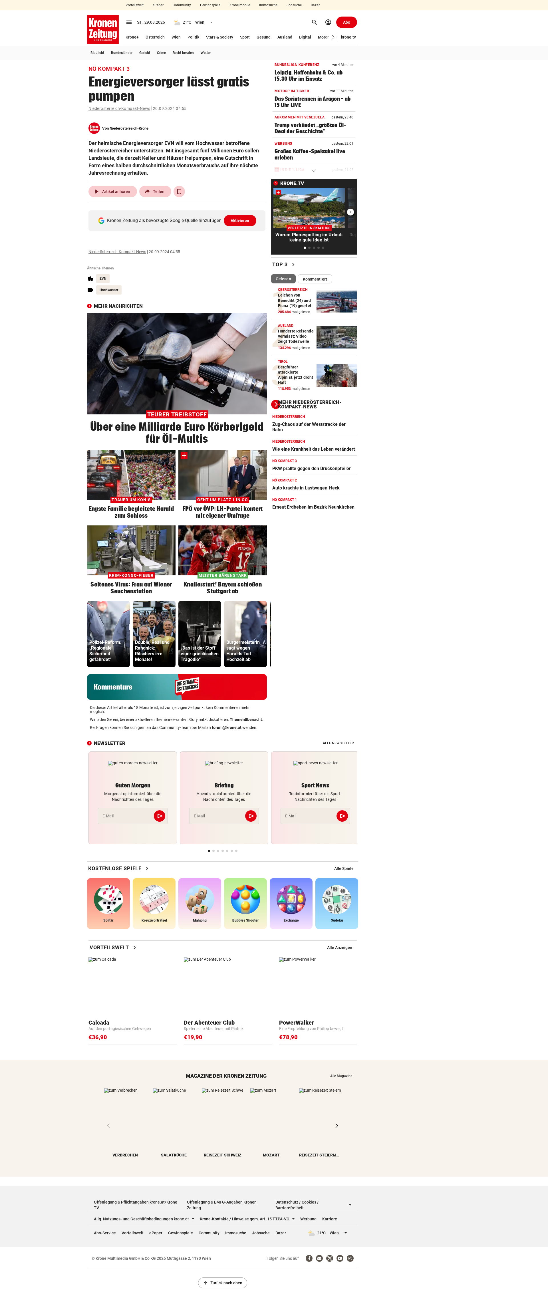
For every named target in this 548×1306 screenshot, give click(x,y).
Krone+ (132, 37)
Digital (305, 37)
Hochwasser (109, 290)
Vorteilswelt (135, 5)
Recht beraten (183, 53)
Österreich (155, 37)
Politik (193, 37)
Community (182, 5)
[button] (333, 37)
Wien (176, 37)
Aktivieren (240, 220)
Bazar (315, 5)
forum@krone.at (226, 727)
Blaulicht (97, 53)
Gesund (264, 37)
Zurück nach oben (222, 1283)
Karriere (329, 1219)
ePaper (158, 5)
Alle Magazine (341, 1076)
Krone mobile (239, 5)
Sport (245, 37)
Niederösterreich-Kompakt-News (119, 108)
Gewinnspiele (210, 5)
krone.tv (348, 37)
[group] (108, 634)
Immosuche (268, 5)
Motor (323, 37)
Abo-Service (105, 1233)
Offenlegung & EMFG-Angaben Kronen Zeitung (222, 1205)
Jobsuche (294, 5)
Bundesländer (121, 53)
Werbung (308, 1219)
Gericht (144, 53)
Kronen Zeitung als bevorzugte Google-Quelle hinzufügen (178, 220)
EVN (103, 279)
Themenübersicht (246, 719)
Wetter (206, 53)
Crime (161, 53)
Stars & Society (219, 37)
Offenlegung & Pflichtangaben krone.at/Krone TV (135, 1205)
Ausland (284, 37)
